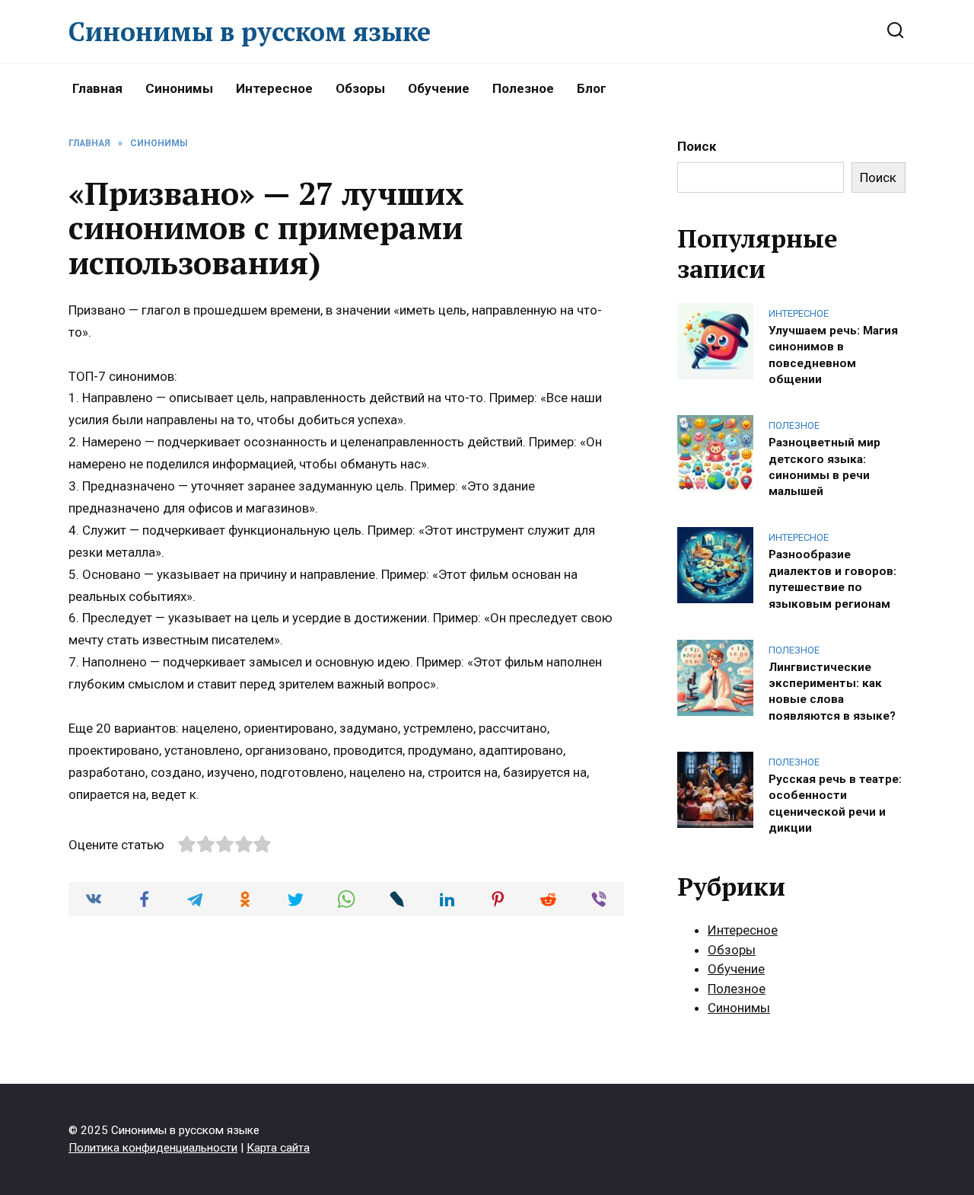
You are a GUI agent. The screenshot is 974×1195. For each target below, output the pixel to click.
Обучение (438, 88)
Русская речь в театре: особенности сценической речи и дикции (835, 803)
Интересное (274, 88)
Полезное (523, 88)
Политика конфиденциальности (152, 1148)
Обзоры (360, 88)
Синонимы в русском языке (249, 31)
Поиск (696, 146)
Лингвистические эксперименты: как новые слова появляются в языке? (832, 691)
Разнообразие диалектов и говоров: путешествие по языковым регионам (832, 579)
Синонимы (179, 88)
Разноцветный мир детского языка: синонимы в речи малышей (824, 467)
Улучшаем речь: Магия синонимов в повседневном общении (833, 354)
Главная (97, 88)
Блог (591, 88)
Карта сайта (278, 1148)
